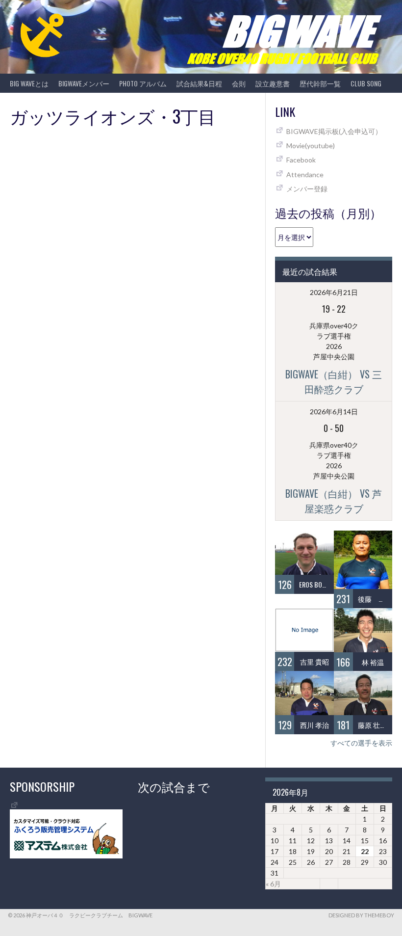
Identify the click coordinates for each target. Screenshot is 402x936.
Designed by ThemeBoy (361, 915)
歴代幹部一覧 (320, 83)
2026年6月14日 (334, 411)
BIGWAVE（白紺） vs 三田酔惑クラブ (333, 381)
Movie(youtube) (310, 145)
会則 (239, 83)
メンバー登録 (306, 189)
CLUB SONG (366, 83)
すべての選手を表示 (361, 743)
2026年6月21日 (334, 292)
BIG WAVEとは (29, 83)
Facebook (301, 160)
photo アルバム (143, 83)
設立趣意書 (272, 83)
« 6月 (273, 884)
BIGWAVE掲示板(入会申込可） (334, 131)
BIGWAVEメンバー (83, 83)
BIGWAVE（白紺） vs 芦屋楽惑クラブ (333, 500)
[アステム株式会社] (66, 856)
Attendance (305, 174)
